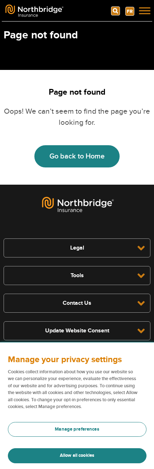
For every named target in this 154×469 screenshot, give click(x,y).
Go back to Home (77, 156)
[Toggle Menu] (144, 10)
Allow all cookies (77, 455)
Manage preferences (77, 429)
